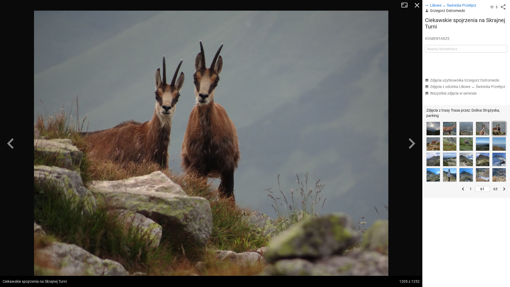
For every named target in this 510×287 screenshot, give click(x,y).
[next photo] (411, 143)
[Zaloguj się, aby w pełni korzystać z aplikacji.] (492, 7)
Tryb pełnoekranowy (406, 5)
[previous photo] (10, 143)
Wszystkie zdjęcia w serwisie (453, 93)
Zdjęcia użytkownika (464, 80)
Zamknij (417, 5)
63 (495, 189)
